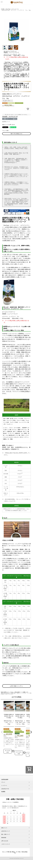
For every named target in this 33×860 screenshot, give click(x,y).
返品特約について (6, 121)
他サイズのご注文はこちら (16, 133)
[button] (2, 732)
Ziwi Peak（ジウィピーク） (12, 9)
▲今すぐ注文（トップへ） (16, 686)
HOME (2, 9)
